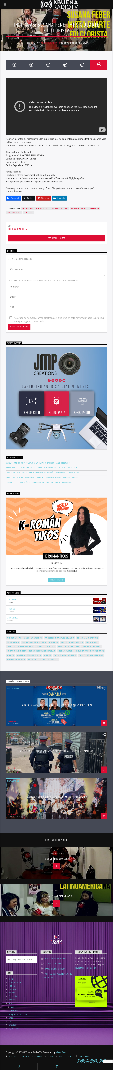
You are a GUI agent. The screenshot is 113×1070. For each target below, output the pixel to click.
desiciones (92, 642)
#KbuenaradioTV (33, 638)
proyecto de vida (16, 659)
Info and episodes (56, 580)
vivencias (53, 659)
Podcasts (13, 996)
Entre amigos (25, 646)
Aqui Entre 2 (12, 618)
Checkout (13, 1025)
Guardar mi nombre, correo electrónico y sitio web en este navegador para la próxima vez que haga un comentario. (59, 318)
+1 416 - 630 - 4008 (54, 963)
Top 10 (12, 985)
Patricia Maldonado (65, 655)
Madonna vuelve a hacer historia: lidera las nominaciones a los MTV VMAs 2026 (41, 467)
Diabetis (11, 646)
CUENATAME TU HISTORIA (34, 208)
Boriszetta (12, 721)
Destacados (13, 688)
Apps (11, 1003)
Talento (12, 989)
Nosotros (38, 1056)
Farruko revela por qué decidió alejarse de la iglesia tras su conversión (38, 482)
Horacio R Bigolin (16, 651)
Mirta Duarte (14, 213)
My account (14, 1028)
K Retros (11, 609)
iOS (12, 1007)
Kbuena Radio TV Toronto (85, 208)
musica (47, 655)
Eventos (12, 999)
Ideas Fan (61, 1052)
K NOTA (10, 655)
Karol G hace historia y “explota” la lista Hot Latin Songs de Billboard (38, 463)
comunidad (13, 642)
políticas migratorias (91, 655)
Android (14, 1010)
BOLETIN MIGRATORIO (87, 638)
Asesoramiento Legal (57, 858)
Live (56, 18)
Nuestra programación (86, 967)
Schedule (12, 1056)
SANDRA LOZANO (36, 659)
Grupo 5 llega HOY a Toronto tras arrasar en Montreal (57, 704)
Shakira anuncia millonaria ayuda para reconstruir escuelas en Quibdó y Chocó (42, 477)
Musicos (28, 213)
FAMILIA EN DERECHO (68, 646)
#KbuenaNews (14, 638)
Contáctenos (84, 1056)
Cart (11, 1021)
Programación (15, 982)
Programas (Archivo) (18, 1014)
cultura (53, 642)
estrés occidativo (45, 646)
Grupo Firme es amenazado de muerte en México (57, 797)
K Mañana (11, 599)
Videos (12, 992)
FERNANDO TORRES (58, 208)
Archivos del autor (56, 238)
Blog (11, 978)
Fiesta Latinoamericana (57, 896)
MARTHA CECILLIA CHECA (29, 655)
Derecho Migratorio (72, 642)
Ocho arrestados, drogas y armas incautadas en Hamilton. (57, 751)
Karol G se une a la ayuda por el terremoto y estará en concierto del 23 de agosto (43, 472)
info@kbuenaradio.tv (54, 968)
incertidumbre (66, 651)
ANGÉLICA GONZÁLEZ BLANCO (59, 638)
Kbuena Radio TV (50, 42)
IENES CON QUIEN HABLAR (42, 651)
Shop (11, 1018)
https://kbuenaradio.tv (55, 958)
